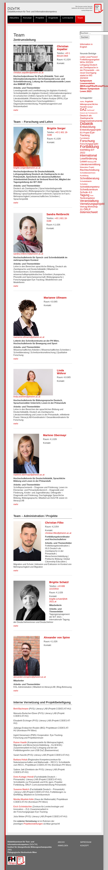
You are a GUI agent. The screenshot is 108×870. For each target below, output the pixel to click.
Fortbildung (89, 146)
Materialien (84, 167)
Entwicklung (87, 126)
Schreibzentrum (89, 189)
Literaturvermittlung (90, 164)
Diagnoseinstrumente (91, 121)
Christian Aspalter (62, 48)
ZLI (81, 209)
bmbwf (90, 107)
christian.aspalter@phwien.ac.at (28, 72)
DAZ (83, 109)
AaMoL (82, 101)
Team (80, 18)
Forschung (87, 141)
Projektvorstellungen (33, 824)
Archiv (61, 842)
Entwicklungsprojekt (90, 129)
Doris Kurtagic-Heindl (23, 777)
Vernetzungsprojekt (92, 203)
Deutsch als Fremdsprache (88, 113)
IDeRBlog (85, 150)
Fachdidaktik (85, 138)
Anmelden (63, 845)
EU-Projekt (84, 132)
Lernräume (67, 18)
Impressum (85, 842)
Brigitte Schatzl (59, 582)
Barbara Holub (20, 759)
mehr (15, 110)
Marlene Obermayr (54, 435)
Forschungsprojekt (89, 144)
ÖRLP (87, 209)
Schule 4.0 (86, 192)
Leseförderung (88, 158)
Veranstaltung (89, 201)
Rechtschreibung (89, 170)
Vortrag (83, 206)
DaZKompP (90, 110)
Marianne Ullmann (55, 297)
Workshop (93, 206)
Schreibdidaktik (86, 181)
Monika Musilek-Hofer (23, 799)
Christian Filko (54, 522)
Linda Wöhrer (61, 372)
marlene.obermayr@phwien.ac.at (28, 475)
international (88, 155)
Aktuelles (14, 18)
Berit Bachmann (20, 709)
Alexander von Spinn (57, 637)
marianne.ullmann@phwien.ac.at (28, 337)
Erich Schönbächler (22, 806)
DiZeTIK (14, 8)
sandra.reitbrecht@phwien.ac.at (28, 254)
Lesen (83, 161)
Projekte (40, 18)
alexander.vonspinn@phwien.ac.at (29, 677)
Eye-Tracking (87, 134)
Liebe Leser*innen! (89, 57)
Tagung (84, 195)
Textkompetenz (87, 198)
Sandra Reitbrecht (57, 214)
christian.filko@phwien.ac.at (58, 533)
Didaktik (86, 124)
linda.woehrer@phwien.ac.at (26, 397)
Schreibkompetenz (90, 186)
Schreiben (84, 184)
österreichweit (89, 212)
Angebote (53, 18)
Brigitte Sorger (56, 128)
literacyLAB (92, 162)
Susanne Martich (21, 789)
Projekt (91, 167)
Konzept (27, 18)
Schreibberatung (89, 178)
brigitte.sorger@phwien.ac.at (26, 168)
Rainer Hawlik (20, 742)
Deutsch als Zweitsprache (86, 116)
